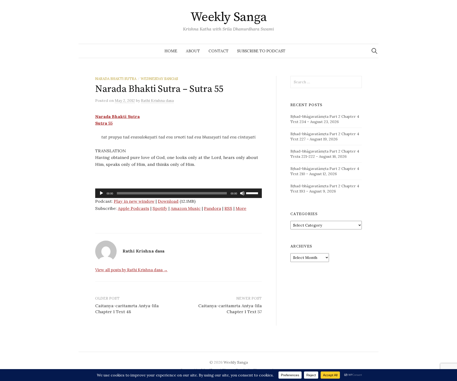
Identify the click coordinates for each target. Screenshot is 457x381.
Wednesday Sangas (159, 78)
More (241, 208)
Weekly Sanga (228, 17)
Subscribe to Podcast (261, 51)
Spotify (160, 208)
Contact (218, 51)
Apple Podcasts (133, 208)
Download (168, 201)
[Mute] (242, 193)
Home (170, 51)
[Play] (101, 193)
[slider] (252, 192)
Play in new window (134, 201)
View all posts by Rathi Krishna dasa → (131, 269)
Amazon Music (186, 208)
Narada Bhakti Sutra (115, 78)
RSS (228, 208)
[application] (178, 193)
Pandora (212, 208)
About (193, 51)
